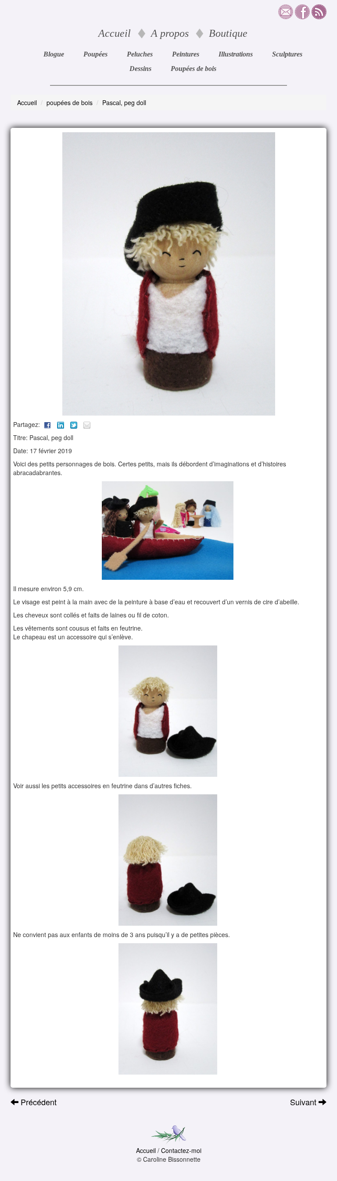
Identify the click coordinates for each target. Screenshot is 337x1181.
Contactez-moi (181, 1150)
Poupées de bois (193, 68)
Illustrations (236, 54)
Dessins (140, 68)
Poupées (95, 54)
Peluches (140, 54)
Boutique (228, 33)
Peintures (185, 54)
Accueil (114, 33)
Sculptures (287, 54)
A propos (170, 33)
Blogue (53, 54)
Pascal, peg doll (124, 102)
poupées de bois (70, 102)
